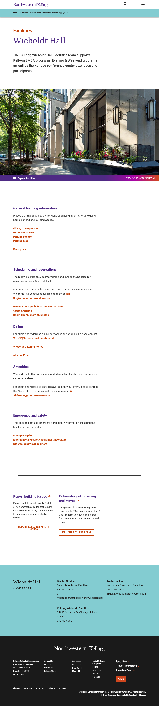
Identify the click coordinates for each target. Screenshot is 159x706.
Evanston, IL (77, 668)
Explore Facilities (27, 178)
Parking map (20, 240)
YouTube (62, 688)
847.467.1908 (65, 589)
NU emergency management (30, 443)
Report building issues (30, 496)
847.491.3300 (19, 674)
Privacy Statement (108, 695)
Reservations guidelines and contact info (38, 306)
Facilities (22, 30)
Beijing (95, 667)
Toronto (95, 673)
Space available (22, 310)
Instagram (40, 688)
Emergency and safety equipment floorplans (39, 439)
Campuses (76, 661)
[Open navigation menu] (143, 4)
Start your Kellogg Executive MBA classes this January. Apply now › (41, 13)
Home (127, 178)
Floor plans (20, 249)
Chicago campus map (26, 228)
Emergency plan (23, 435)
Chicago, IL (76, 664)
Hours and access (24, 232)
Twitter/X (51, 688)
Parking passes (22, 236)
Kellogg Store (49, 671)
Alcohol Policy (22, 355)
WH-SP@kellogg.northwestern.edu (34, 338)
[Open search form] (131, 4)
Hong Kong (97, 670)
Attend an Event (124, 670)
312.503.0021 (115, 589)
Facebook (28, 688)
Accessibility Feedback (127, 695)
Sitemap (142, 695)
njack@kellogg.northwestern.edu (126, 593)
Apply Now (121, 661)
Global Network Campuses (98, 662)
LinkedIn (16, 688)
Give (121, 678)
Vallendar (96, 677)
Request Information (126, 665)
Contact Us (48, 661)
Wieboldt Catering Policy (28, 346)
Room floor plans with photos (31, 314)
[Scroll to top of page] (153, 690)
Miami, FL (76, 671)
